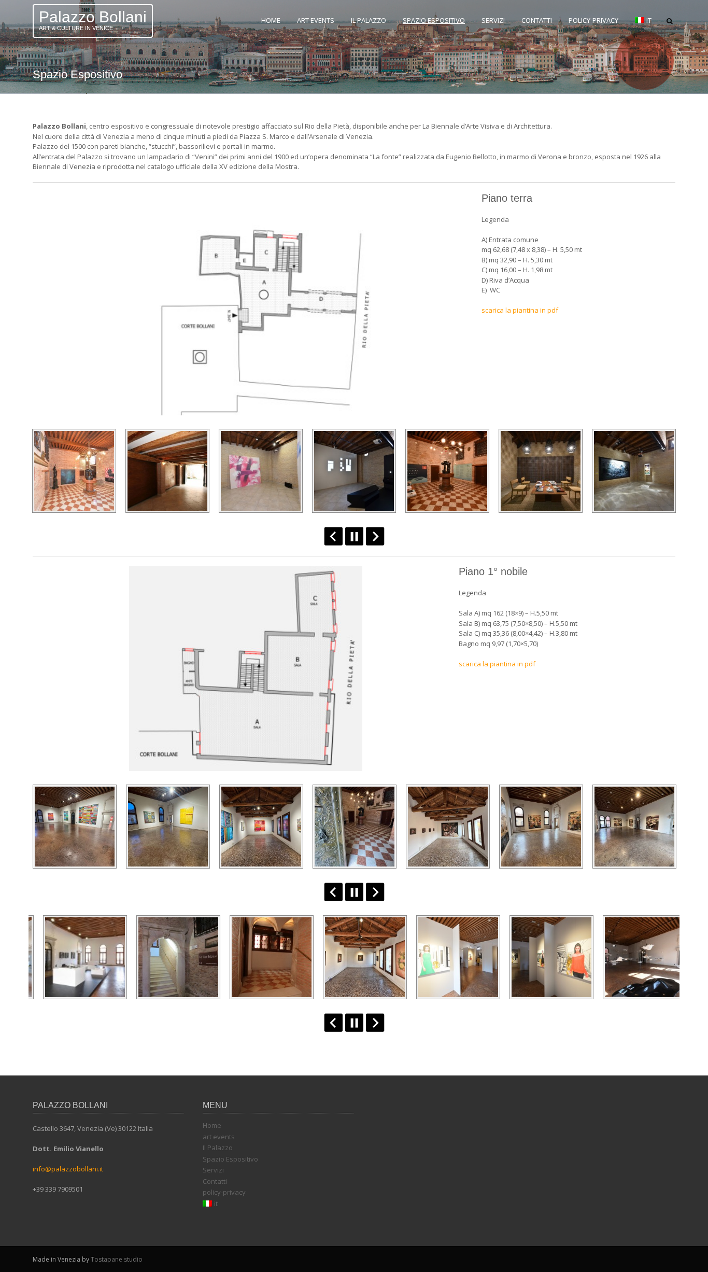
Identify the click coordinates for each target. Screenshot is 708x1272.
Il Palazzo (368, 20)
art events (315, 20)
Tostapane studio (117, 1259)
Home (270, 20)
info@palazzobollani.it (68, 1168)
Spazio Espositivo (434, 20)
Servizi (493, 20)
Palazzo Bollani (93, 16)
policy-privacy (593, 20)
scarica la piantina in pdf (520, 310)
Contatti (536, 20)
